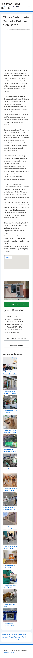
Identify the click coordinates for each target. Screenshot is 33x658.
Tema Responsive (9, 652)
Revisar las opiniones (16, 345)
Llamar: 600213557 (16, 304)
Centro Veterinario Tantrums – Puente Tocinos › (20, 637)
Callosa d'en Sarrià (24, 29)
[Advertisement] (16, 50)
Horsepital (5, 8)
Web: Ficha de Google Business (16, 338)
